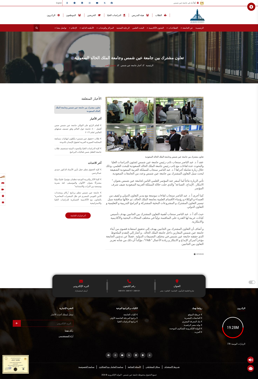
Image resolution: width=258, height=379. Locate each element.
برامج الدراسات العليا (126, 321)
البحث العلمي (138, 28)
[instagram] (90, 3)
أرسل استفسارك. (81, 291)
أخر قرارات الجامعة (78, 215)
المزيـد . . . (196, 332)
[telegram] (75, 3)
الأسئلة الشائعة (134, 367)
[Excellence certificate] (15, 364)
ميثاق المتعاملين (153, 367)
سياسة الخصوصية (86, 367)
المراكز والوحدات (106, 28)
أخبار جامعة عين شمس (131, 65)
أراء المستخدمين (66, 336)
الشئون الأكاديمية (156, 28)
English (59, 3)
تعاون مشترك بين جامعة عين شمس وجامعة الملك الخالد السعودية (78, 109)
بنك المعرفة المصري (191, 321)
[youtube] (97, 3)
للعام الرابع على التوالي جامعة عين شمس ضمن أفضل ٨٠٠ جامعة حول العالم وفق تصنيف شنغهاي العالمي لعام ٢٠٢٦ (77, 129)
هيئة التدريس (138, 15)
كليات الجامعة (129, 314)
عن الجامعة (187, 28)
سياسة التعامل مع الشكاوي (111, 367)
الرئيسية (149, 65)
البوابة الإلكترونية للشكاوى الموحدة (185, 328)
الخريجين (91, 15)
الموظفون (71, 15)
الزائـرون (51, 15)
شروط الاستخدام (172, 367)
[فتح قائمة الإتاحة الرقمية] (251, 7)
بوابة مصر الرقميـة (192, 325)
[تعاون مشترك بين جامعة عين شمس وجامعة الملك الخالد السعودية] (154, 124)
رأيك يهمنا (69, 330)
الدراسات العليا (114, 15)
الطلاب (158, 15)
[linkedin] (82, 3)
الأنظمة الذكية (87, 28)
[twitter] (105, 3)
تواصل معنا (61, 28)
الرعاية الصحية (123, 28)
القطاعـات (173, 28)
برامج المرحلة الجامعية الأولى (123, 318)
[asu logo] (197, 15)
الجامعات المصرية (192, 318)
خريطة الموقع (194, 314)
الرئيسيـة (200, 28)
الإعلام (74, 28)
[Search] (37, 28)
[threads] (67, 3)
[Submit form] (17, 323)
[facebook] (112, 3)
